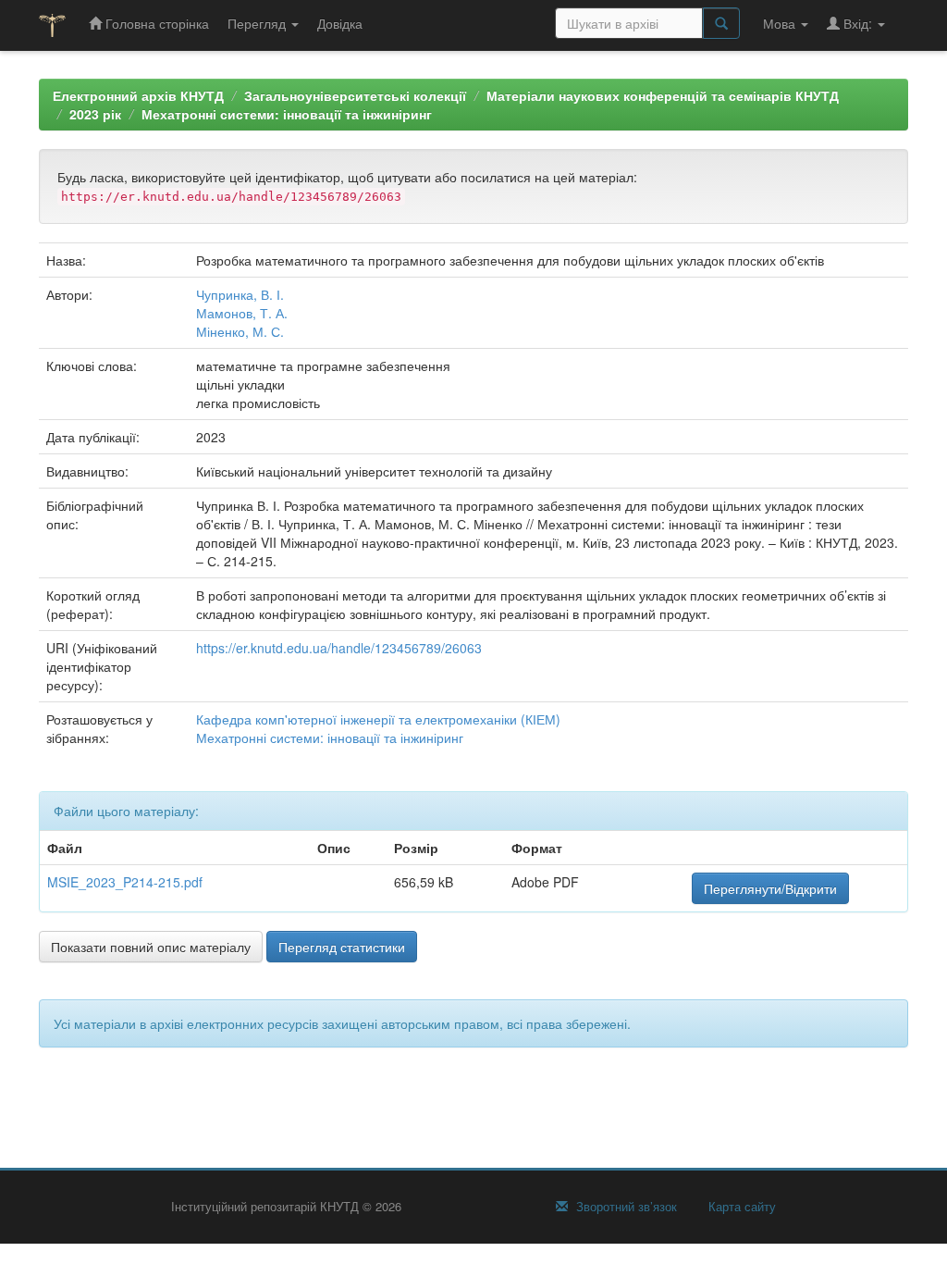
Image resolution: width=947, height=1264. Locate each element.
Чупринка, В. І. (240, 294)
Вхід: (858, 23)
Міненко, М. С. (240, 331)
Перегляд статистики (341, 946)
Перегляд (258, 23)
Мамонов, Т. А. (242, 313)
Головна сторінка (155, 23)
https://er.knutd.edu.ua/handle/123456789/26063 (339, 647)
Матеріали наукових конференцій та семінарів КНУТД (662, 95)
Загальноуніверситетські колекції (355, 95)
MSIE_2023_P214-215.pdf (125, 882)
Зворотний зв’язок (624, 1206)
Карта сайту (740, 1206)
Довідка (340, 23)
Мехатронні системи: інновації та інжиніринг (286, 114)
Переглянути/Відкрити (770, 888)
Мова (781, 23)
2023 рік (95, 114)
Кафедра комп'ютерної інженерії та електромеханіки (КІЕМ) (378, 719)
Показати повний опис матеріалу (151, 946)
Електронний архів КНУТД (138, 95)
